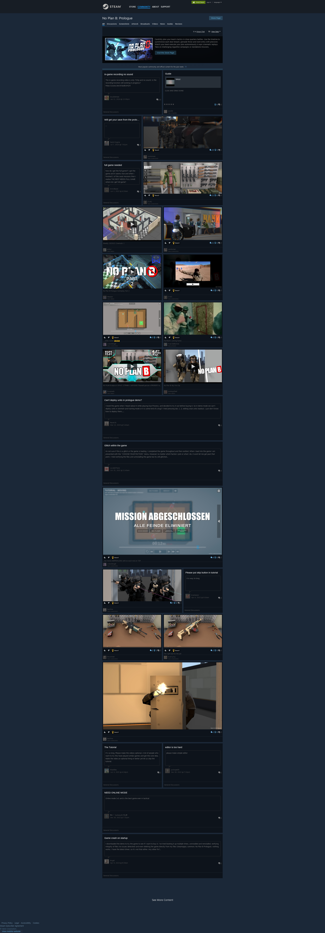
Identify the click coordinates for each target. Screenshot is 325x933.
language (217, 2)
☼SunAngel (111, 344)
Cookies (36, 923)
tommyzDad (172, 391)
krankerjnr (195, 595)
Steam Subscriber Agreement (12, 926)
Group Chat (201, 32)
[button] (214, 31)
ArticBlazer (114, 189)
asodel (170, 111)
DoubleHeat (114, 97)
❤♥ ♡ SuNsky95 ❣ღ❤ (118, 815)
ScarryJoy (171, 657)
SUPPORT (165, 6)
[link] (11, 931)
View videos (110, 251)
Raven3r (113, 423)
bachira (110, 609)
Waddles (113, 770)
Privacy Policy (7, 923)
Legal (17, 923)
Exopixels (110, 391)
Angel (112, 860)
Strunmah (111, 657)
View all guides (172, 113)
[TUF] (150, 202)
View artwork (172, 346)
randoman (152, 156)
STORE (132, 6)
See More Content (162, 899)
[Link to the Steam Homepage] (112, 9)
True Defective (173, 344)
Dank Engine (115, 142)
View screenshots (153, 158)
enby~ (109, 249)
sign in (209, 2)
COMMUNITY (144, 6)
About (155, 6)
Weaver (110, 297)
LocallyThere (115, 468)
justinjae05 (175, 770)
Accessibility (26, 923)
